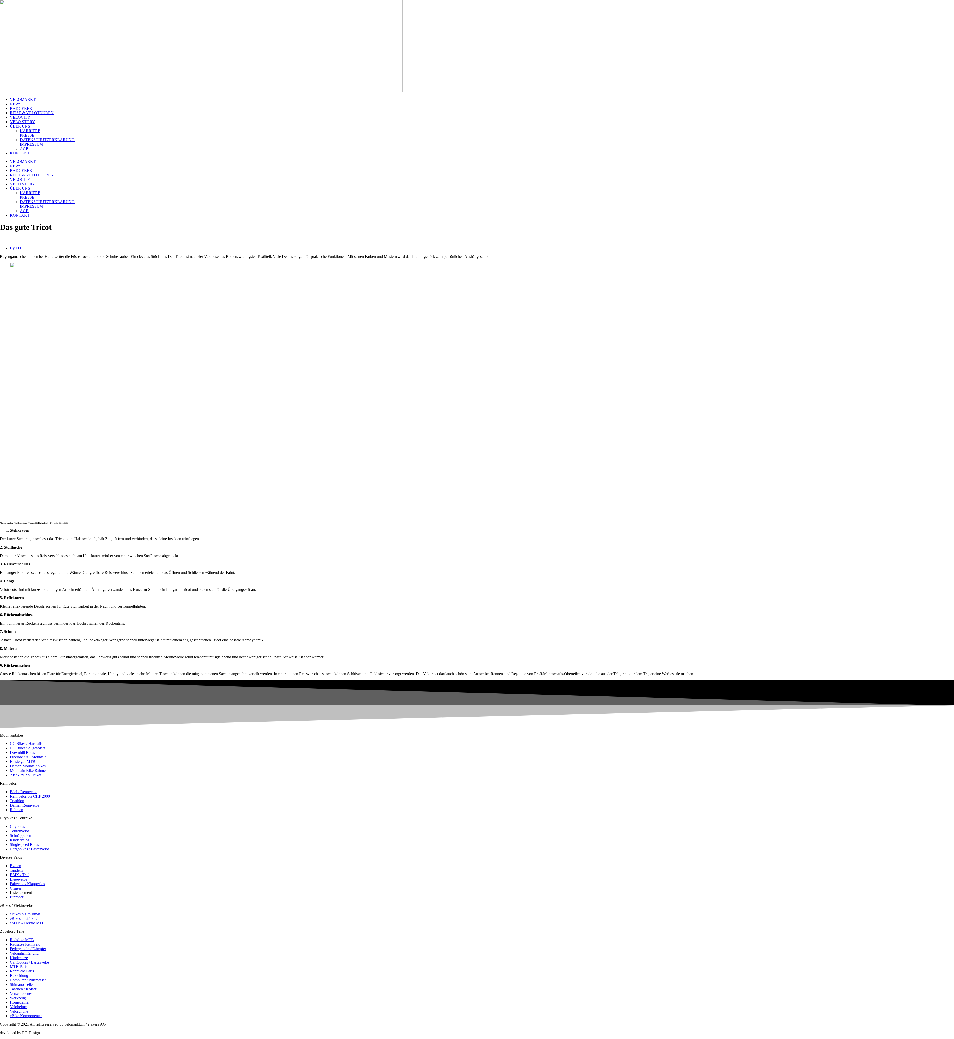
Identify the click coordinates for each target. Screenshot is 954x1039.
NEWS (15, 104)
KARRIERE (30, 131)
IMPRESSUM (31, 144)
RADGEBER (21, 108)
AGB (24, 149)
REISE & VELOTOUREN (32, 113)
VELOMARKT (23, 99)
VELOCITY (20, 117)
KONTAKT (20, 153)
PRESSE (27, 135)
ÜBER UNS (20, 126)
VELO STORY (22, 122)
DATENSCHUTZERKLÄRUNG (47, 140)
